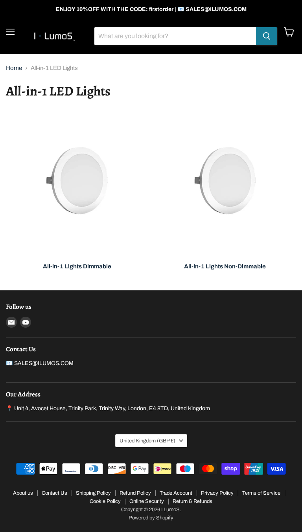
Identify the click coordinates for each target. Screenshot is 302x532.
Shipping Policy (93, 493)
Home (14, 68)
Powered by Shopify (151, 518)
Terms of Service (261, 493)
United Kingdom (147, 441)
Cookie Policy (105, 501)
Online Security (146, 501)
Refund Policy (135, 493)
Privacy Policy (217, 493)
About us (23, 493)
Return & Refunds (192, 501)
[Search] (266, 36)
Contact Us (54, 493)
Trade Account (176, 493)
